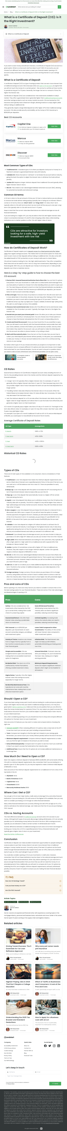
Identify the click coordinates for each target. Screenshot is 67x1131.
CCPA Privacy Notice (10, 1048)
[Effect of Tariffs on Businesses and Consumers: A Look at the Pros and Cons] (48, 971)
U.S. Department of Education (51, 1123)
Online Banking (24, 902)
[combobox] (37, 7)
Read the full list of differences (14, 834)
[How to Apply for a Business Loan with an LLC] (48, 1007)
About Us (26, 1046)
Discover (22, 153)
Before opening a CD (19, 707)
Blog (11, 12)
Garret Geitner (13, 26)
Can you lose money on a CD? (15, 886)
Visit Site (54, 126)
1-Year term (9, 436)
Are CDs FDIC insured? (12, 890)
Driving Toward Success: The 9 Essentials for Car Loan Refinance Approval (18, 948)
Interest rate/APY (13, 728)
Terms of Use (8, 1058)
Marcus (22, 138)
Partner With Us (28, 1050)
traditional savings (30, 817)
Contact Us (27, 1048)
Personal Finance (36, 902)
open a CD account (45, 86)
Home (6, 12)
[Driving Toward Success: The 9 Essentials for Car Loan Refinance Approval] (18, 936)
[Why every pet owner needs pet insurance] (48, 936)
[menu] (3, 7)
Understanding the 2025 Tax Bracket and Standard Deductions (18, 1019)
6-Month (8, 431)
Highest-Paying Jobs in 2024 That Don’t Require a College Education (18, 984)
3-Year (7, 441)
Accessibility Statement (11, 1046)
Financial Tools (28, 1055)
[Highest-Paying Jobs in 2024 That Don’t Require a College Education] (18, 971)
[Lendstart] (11, 7)
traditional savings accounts (53, 98)
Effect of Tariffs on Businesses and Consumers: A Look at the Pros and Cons (47, 984)
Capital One (24, 124)
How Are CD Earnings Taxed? (15, 881)
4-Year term (9, 446)
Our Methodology (9, 1060)
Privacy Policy (8, 1055)
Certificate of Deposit (11, 902)
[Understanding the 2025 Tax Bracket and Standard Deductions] (18, 1007)
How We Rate (8, 1053)
